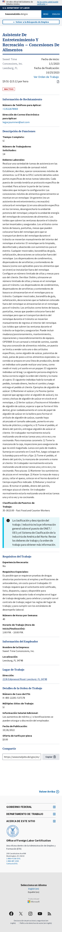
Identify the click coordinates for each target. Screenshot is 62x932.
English (56, 14)
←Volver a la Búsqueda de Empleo (31, 22)
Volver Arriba (47, 791)
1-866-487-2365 (12, 861)
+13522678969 (10, 108)
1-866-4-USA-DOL (13, 858)
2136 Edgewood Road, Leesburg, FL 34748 (25, 679)
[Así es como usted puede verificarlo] (31, 3)
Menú (45, 14)
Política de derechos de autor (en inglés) (36, 923)
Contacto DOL (12, 863)
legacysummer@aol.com (16, 122)
